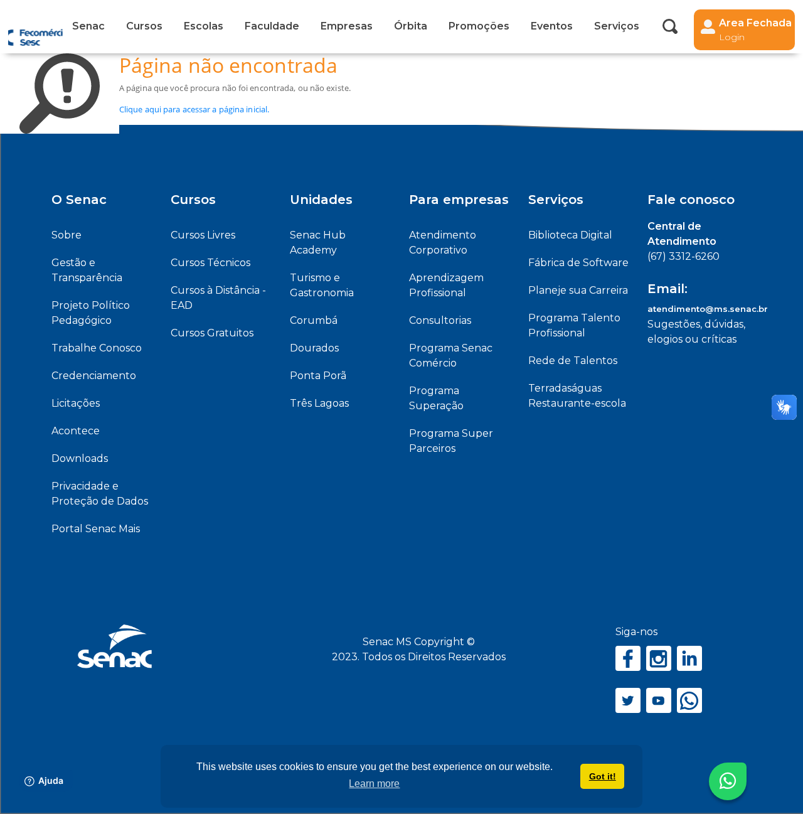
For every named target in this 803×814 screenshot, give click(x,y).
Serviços (555, 199)
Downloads (79, 458)
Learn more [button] (374, 783)
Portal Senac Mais (95, 529)
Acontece (75, 431)
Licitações (75, 403)
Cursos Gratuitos (212, 333)
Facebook (628, 658)
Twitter (628, 700)
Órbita (410, 26)
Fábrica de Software (578, 263)
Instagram (658, 658)
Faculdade (272, 26)
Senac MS (35, 26)
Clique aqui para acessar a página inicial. (194, 109)
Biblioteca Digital (570, 235)
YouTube (658, 700)
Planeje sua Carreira (578, 290)
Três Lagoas (319, 403)
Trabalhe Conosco (96, 348)
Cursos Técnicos (210, 263)
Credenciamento (93, 376)
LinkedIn (689, 658)
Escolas (203, 26)
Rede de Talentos (572, 361)
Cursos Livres (203, 235)
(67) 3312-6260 (683, 256)
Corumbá (314, 320)
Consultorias (440, 320)
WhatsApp (689, 700)
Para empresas (459, 199)
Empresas (347, 26)
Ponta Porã (318, 376)
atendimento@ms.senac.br (707, 309)
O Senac (79, 199)
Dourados (314, 348)
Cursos (144, 26)
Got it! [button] (602, 776)
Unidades (321, 199)
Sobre (66, 235)
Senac (88, 26)
